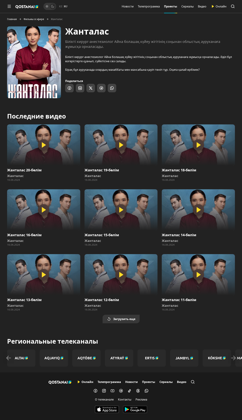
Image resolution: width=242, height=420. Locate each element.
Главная (12, 19)
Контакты (124, 399)
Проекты (170, 6)
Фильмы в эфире (34, 19)
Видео (202, 6)
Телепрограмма (149, 6)
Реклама (141, 399)
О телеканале (104, 399)
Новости (128, 6)
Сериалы (187, 6)
